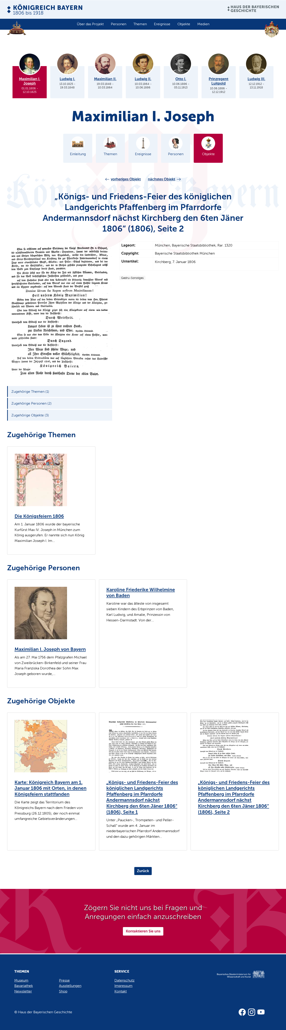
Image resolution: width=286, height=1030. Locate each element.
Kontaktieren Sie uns (143, 931)
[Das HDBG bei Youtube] (261, 1012)
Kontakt (120, 991)
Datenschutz (124, 980)
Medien (203, 24)
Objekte (183, 24)
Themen (140, 24)
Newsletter (23, 991)
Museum (21, 980)
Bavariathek (23, 986)
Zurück (143, 871)
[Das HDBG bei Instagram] (251, 1012)
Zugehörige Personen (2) (31, 403)
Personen (118, 24)
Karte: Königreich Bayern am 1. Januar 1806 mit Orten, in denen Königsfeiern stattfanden (50, 788)
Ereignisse (162, 24)
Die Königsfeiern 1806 (39, 516)
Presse (64, 980)
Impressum (123, 986)
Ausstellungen (70, 986)
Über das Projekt (90, 24)
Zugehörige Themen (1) (30, 391)
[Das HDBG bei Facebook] (242, 1012)
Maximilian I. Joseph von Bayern (50, 649)
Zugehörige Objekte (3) (30, 415)
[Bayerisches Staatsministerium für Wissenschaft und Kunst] (236, 979)
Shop (63, 991)
